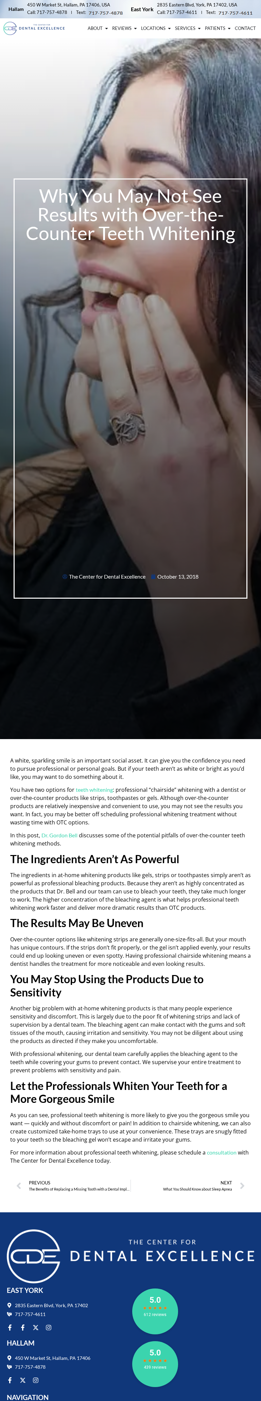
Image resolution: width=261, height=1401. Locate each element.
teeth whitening (94, 789)
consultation (222, 1152)
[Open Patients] (229, 28)
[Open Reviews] (135, 28)
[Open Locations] (169, 28)
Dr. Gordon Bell (59, 835)
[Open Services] (199, 28)
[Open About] (106, 28)
